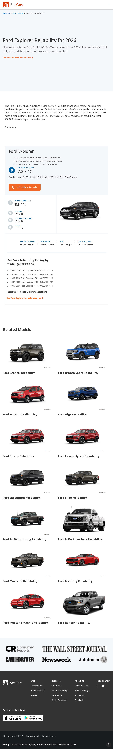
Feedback (79, 700)
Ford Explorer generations (34, 292)
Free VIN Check (38, 690)
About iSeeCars (82, 685)
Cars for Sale (36, 685)
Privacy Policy (30, 744)
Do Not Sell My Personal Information (51, 744)
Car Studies (56, 685)
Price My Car (57, 695)
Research (6, 13)
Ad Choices (71, 744)
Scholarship (80, 695)
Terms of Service (17, 744)
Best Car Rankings (59, 690)
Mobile (34, 695)
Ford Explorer (18, 13)
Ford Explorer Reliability (35, 13)
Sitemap (6, 744)
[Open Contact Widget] (108, 745)
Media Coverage (82, 690)
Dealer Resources (59, 700)
